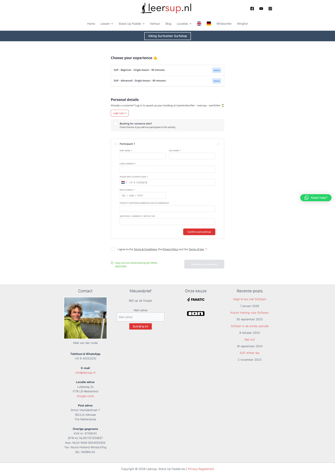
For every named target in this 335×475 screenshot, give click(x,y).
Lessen (105, 23)
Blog (168, 23)
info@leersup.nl (85, 372)
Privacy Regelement (201, 469)
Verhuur (155, 23)
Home (91, 23)
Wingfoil (242, 23)
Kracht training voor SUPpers (249, 312)
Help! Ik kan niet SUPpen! (249, 299)
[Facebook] (252, 8)
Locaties (182, 23)
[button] (111, 24)
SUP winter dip (249, 353)
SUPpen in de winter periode (250, 326)
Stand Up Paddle (130, 23)
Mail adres (140, 310)
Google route (85, 396)
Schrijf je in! (140, 326)
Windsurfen (224, 23)
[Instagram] (270, 8)
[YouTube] (261, 8)
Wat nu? (249, 339)
